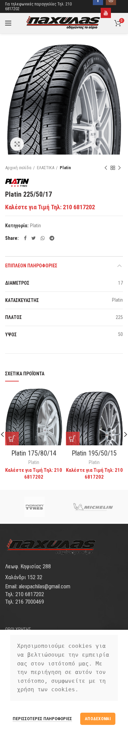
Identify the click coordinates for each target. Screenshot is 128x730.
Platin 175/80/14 (33, 453)
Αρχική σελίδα (18, 167)
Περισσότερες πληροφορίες (42, 718)
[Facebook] (25, 238)
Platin (65, 167)
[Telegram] (52, 238)
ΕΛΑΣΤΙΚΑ (45, 167)
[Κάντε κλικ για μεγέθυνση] (17, 144)
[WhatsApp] (42, 238)
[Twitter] (33, 238)
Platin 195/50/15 (94, 453)
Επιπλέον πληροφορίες (31, 265)
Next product (119, 167)
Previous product (105, 167)
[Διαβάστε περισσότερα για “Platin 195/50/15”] (73, 438)
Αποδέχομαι (98, 718)
